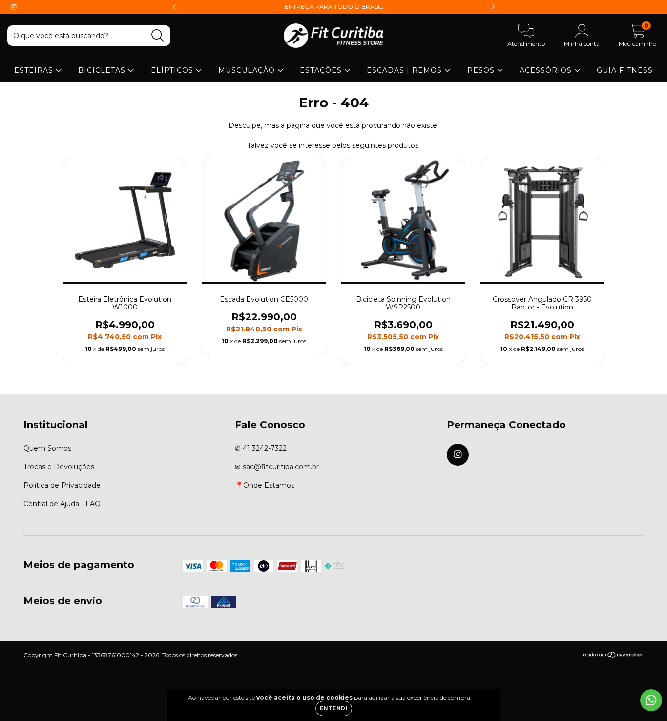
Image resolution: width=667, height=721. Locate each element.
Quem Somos (47, 448)
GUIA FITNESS (625, 70)
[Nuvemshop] (613, 655)
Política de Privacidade (62, 485)
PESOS (482, 70)
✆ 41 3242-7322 (261, 448)
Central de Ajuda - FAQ (62, 503)
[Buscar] (157, 35)
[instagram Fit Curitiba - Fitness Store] (13, 6)
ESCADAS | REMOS (405, 70)
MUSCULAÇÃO (247, 70)
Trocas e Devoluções (58, 466)
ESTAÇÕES (322, 70)
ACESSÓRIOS (547, 70)
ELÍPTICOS (173, 70)
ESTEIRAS (35, 70)
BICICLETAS (103, 70)
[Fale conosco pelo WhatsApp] (651, 700)
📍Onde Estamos (264, 485)
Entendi (334, 708)
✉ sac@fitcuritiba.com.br (277, 466)
